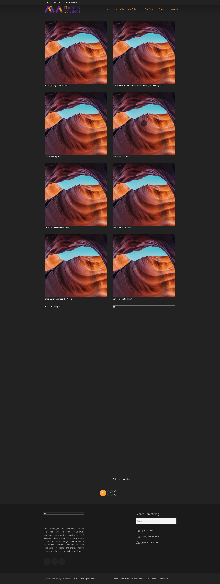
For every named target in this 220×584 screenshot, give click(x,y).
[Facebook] (165, 2)
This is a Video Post (121, 156)
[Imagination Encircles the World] (76, 265)
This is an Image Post (122, 479)
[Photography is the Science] (76, 52)
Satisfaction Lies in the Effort (57, 227)
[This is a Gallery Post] (144, 194)
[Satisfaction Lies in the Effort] (76, 194)
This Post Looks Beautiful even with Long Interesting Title (138, 85)
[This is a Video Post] (144, 123)
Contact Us (163, 578)
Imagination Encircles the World (58, 299)
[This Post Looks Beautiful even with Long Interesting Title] (144, 52)
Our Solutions (137, 578)
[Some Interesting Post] (144, 265)
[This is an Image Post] (144, 391)
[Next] (117, 493)
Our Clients (151, 578)
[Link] (62, 9)
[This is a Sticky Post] (76, 123)
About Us (125, 578)
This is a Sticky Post (53, 156)
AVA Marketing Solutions (84, 578)
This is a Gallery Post (122, 227)
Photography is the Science (56, 85)
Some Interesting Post (122, 299)
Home (115, 578)
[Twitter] (169, 2)
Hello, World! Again (53, 306)
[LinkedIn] (173, 2)
